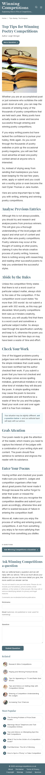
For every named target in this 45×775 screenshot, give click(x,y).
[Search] (36, 7)
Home (4, 18)
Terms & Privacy (32, 769)
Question (5, 624)
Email (20, 613)
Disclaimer (20, 769)
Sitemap (20, 772)
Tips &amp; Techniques (18, 18)
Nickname (6, 602)
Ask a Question (10, 42)
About (10, 769)
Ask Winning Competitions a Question (20, 550)
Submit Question (13, 648)
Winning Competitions (15, 6)
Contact (29, 772)
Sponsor (38, 772)
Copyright (10, 772)
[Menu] (41, 7)
